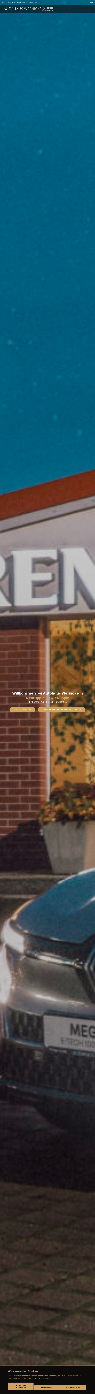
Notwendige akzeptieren (21, 1386)
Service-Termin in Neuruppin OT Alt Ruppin (62, 709)
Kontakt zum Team (22, 709)
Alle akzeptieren (73, 1387)
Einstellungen (46, 1387)
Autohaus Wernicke (23, 8)
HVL (91, 2)
